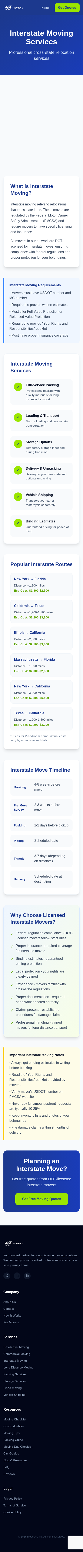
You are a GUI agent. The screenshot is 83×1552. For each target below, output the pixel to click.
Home (46, 7)
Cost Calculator (13, 1426)
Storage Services (14, 1381)
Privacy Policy (12, 1498)
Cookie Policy (12, 1512)
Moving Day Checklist (17, 1446)
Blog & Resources (15, 1460)
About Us (9, 1302)
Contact (8, 1308)
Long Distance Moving (18, 1367)
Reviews (9, 1474)
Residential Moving (16, 1347)
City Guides (11, 1453)
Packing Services (14, 1374)
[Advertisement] (41, 118)
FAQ (6, 1467)
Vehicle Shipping (14, 1394)
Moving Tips (11, 1433)
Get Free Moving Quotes (41, 1199)
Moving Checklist (14, 1419)
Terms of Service (14, 1505)
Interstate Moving (15, 1360)
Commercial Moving (16, 1353)
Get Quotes (67, 7)
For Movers (11, 1322)
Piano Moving (12, 1388)
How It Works (12, 1315)
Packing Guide (13, 1440)
